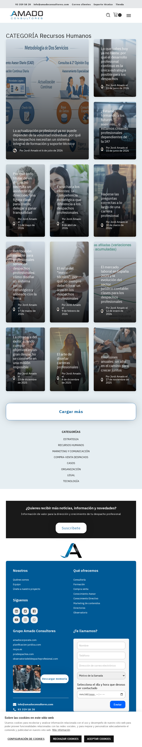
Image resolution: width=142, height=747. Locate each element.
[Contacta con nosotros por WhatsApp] (35, 619)
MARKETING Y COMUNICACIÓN (71, 451)
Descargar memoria (54, 678)
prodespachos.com (23, 654)
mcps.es (17, 649)
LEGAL (71, 475)
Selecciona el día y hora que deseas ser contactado (101, 686)
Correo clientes (81, 4)
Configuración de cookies (26, 739)
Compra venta (80, 589)
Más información (61, 730)
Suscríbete (71, 528)
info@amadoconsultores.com (51, 4)
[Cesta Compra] (117, 15)
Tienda (120, 4)
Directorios (79, 608)
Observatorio (80, 612)
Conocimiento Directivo (85, 598)
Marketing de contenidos (86, 603)
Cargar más (71, 411)
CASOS (71, 463)
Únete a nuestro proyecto (26, 589)
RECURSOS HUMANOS (71, 445)
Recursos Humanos (66, 36)
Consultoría (79, 579)
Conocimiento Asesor (84, 593)
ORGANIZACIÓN (71, 469)
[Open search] (108, 15)
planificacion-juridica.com (27, 644)
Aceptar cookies (99, 739)
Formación (79, 584)
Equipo (17, 584)
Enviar (118, 704)
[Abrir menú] (128, 15)
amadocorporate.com (24, 640)
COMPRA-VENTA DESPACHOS (71, 457)
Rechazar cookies (66, 739)
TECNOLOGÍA (71, 481)
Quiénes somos (21, 579)
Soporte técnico (103, 4)
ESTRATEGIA (71, 439)
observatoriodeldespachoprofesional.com (35, 658)
